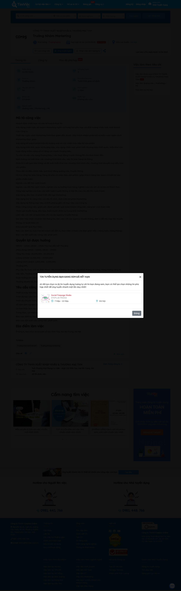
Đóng (137, 313)
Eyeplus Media (59, 298)
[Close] (140, 277)
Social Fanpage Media (61, 295)
